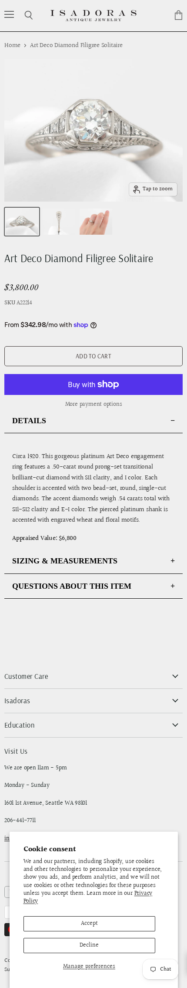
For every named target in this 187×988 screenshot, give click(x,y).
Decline (89, 945)
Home (12, 45)
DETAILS (29, 420)
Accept (89, 923)
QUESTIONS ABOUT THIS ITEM (71, 586)
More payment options (93, 404)
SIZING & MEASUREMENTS (64, 560)
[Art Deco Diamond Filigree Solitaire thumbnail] (22, 222)
